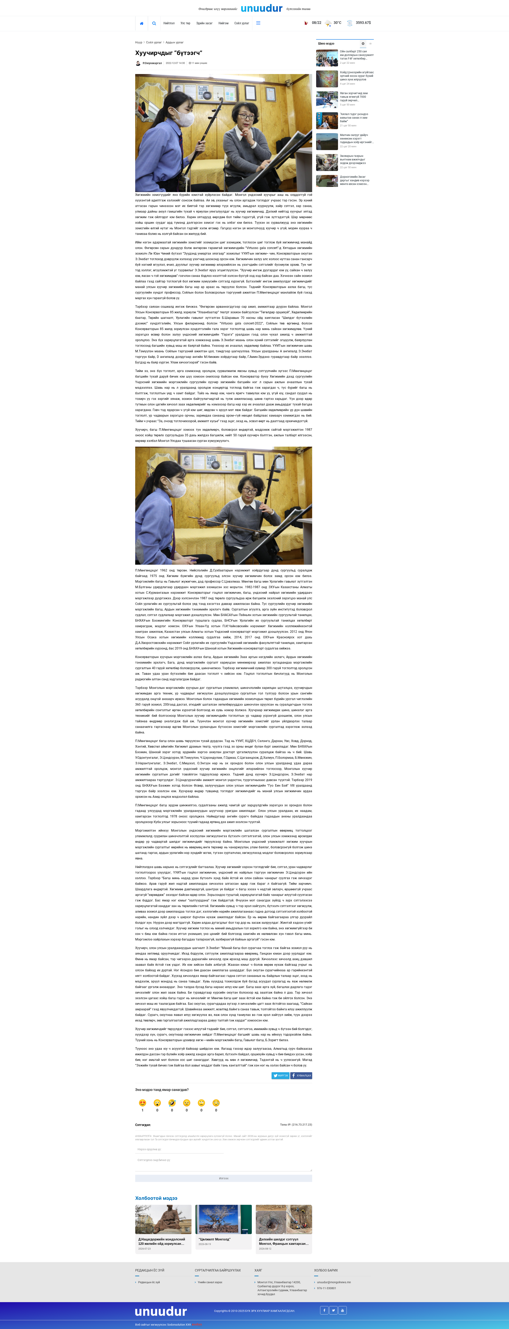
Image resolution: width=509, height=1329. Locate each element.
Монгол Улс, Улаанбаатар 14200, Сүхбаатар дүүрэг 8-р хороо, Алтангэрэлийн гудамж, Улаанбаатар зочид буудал (282, 1288)
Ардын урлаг (175, 42)
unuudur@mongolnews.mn (334, 1282)
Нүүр (138, 42)
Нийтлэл (169, 23)
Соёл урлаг (241, 23)
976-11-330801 (326, 1288)
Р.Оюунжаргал (152, 63)
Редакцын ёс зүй (149, 1282)
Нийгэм (223, 23)
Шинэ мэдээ (326, 43)
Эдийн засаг (204, 23)
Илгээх (223, 1178)
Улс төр (185, 23)
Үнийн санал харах (210, 1282)
